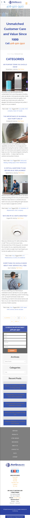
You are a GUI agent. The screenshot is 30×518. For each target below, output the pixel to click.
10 (12, 321)
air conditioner (21, 257)
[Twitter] (17, 471)
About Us (15, 445)
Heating (5, 162)
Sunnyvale (15, 477)
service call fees (19, 309)
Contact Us (15, 449)
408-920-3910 (15, 6)
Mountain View (15, 482)
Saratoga (15, 479)
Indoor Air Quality (17, 111)
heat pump (23, 160)
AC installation (22, 208)
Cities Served (15, 438)
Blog (12, 54)
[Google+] (15, 471)
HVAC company (19, 210)
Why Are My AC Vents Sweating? (15, 216)
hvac (10, 109)
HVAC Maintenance (21, 162)
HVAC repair (23, 307)
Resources (15, 442)
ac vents (14, 257)
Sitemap (15, 457)
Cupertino (15, 484)
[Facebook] (12, 471)
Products (15, 434)
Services (15, 430)
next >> (17, 321)
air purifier (21, 109)
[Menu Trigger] (26, 3)
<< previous (7, 317)
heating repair (12, 162)
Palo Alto (15, 480)
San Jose (15, 486)
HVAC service (10, 309)
